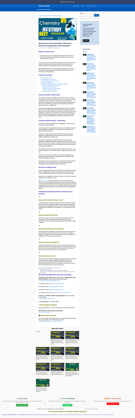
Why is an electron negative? (50, 90)
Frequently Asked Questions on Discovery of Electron (55, 84)
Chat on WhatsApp (45, 312)
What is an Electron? (47, 78)
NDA (49, 269)
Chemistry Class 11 (56, 267)
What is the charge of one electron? (52, 88)
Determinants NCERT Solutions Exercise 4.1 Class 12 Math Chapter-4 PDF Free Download (57, 373)
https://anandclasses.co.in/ (47, 298)
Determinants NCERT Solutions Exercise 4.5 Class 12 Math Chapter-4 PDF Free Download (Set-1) (71, 342)
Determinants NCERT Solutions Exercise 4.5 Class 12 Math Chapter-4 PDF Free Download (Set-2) (57, 342)
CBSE (41, 269)
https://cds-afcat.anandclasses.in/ (61, 292)
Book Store (86, 40)
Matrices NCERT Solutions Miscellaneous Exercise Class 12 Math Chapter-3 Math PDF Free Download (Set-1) (72, 373)
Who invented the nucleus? (50, 87)
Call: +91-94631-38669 (22, 405)
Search (82, 13)
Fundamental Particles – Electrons (50, 81)
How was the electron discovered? (51, 85)
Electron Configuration (47, 82)
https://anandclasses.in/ (57, 283)
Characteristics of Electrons (49, 79)
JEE (46, 269)
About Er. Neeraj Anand (91, 5)
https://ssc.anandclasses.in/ (56, 289)
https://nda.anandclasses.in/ (56, 286)
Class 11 (44, 269)
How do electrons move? (49, 91)
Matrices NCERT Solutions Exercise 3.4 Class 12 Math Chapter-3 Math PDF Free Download (41, 389)
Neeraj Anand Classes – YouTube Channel (50, 321)
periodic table (44, 180)
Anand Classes (76, 5)
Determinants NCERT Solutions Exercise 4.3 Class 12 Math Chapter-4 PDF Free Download (71, 357)
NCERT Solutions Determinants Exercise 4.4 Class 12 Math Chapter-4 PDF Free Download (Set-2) (42, 357)
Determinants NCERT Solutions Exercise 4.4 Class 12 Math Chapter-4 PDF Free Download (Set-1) (57, 357)
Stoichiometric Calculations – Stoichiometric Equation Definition (54, 270)
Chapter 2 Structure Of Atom (54, 15)
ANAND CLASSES (44, 6)
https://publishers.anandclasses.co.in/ (50, 280)
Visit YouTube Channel (113, 403)
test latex (38, 331)
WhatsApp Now (67, 405)
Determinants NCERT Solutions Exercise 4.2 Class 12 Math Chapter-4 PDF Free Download (42, 373)
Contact (82, 5)
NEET (51, 269)
